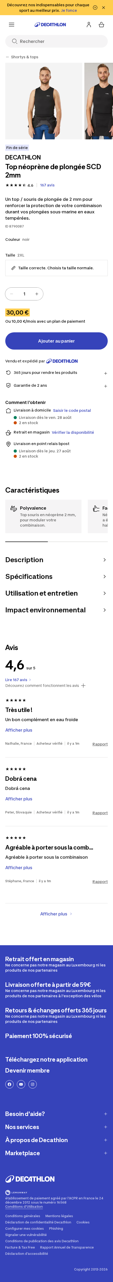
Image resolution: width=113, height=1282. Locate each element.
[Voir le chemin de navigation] (7, 57)
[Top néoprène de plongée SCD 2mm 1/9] (43, 101)
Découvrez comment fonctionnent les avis (42, 685)
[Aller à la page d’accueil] (50, 24)
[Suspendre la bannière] (95, 7)
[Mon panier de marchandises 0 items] (101, 24)
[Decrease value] (11, 294)
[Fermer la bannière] (103, 7)
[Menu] (11, 24)
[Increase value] (36, 294)
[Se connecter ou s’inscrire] (89, 24)
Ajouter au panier (56, 341)
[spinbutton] (24, 294)
